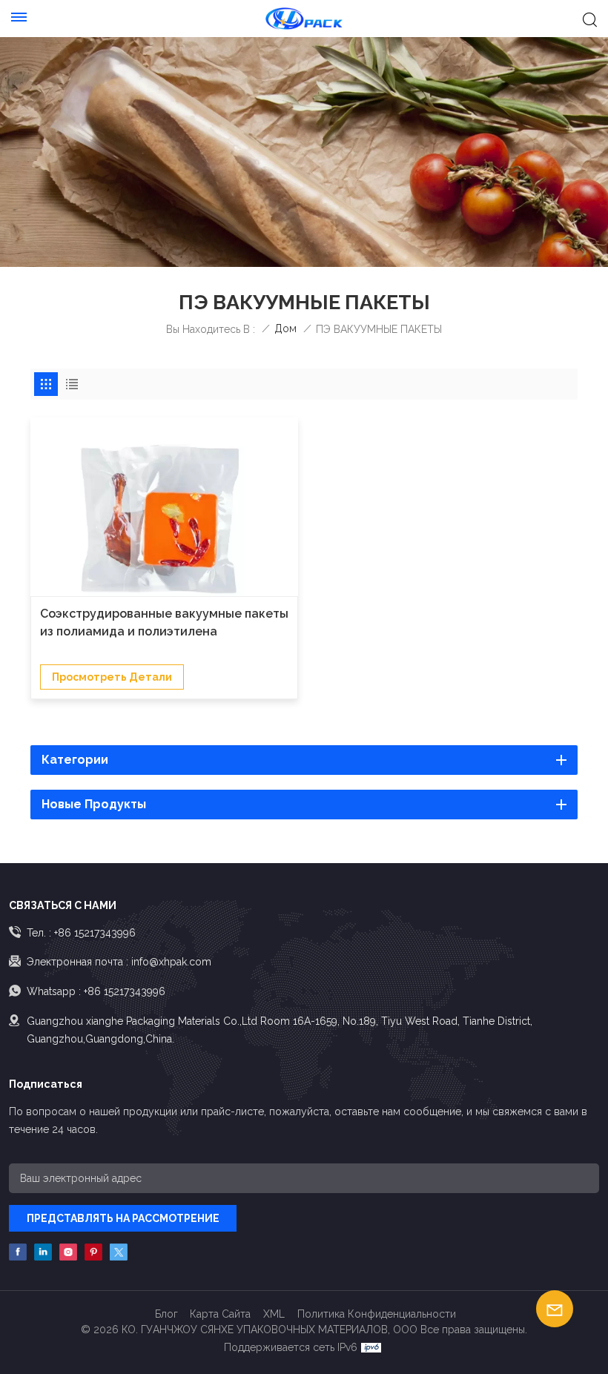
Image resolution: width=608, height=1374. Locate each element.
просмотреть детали (112, 677)
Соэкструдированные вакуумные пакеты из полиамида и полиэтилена (164, 622)
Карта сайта (220, 1314)
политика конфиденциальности (376, 1314)
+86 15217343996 (95, 933)
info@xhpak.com (171, 962)
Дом (285, 328)
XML (274, 1314)
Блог (166, 1314)
